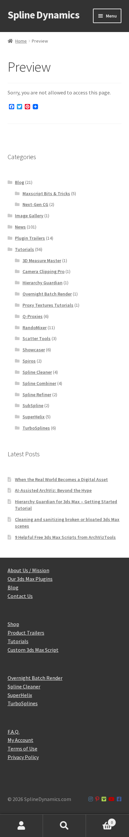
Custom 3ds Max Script (33, 649)
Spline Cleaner (37, 372)
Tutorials (24, 249)
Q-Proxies (32, 316)
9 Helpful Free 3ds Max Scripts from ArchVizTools (65, 537)
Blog (19, 182)
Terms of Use (22, 748)
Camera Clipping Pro (43, 271)
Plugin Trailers (30, 238)
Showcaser (33, 350)
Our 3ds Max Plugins (30, 578)
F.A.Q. (14, 731)
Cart (99, 820)
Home (21, 41)
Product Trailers (26, 632)
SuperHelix (33, 417)
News (20, 227)
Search (64, 826)
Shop (13, 624)
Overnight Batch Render (47, 294)
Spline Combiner (39, 383)
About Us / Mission (28, 570)
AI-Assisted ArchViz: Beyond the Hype (53, 490)
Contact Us (20, 596)
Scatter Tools (36, 338)
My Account (20, 740)
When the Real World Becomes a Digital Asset (61, 479)
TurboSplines (36, 428)
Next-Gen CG (35, 204)
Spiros (29, 361)
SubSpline (32, 405)
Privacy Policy (23, 757)
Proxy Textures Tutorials (47, 305)
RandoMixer (34, 328)
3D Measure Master (41, 260)
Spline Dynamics (43, 14)
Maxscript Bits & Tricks (46, 193)
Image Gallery (29, 216)
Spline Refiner (36, 395)
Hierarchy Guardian (42, 283)
